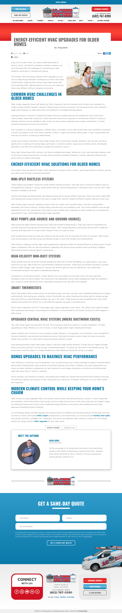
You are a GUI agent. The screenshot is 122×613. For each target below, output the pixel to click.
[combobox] (61, 526)
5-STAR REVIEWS (95, 592)
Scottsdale (70, 597)
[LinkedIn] (32, 591)
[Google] (22, 591)
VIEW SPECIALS (20, 9)
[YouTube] (27, 591)
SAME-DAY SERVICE (21, 15)
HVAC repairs (42, 415)
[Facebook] (16, 591)
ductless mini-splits (101, 415)
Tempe (56, 597)
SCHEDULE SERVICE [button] (95, 580)
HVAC (15, 57)
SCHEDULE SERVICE (101, 9)
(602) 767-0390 (101, 16)
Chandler (63, 597)
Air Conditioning (18, 21)
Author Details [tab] (53, 428)
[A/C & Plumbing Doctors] (61, 12)
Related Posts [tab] (69, 428)
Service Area (72, 21)
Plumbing (40, 21)
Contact (90, 21)
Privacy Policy (88, 536)
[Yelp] (37, 591)
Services (50, 21)
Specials (60, 21)
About (81, 21)
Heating (30, 21)
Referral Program (103, 21)
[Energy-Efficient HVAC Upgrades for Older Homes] (88, 78)
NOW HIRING (61, 2)
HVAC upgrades (40, 421)
